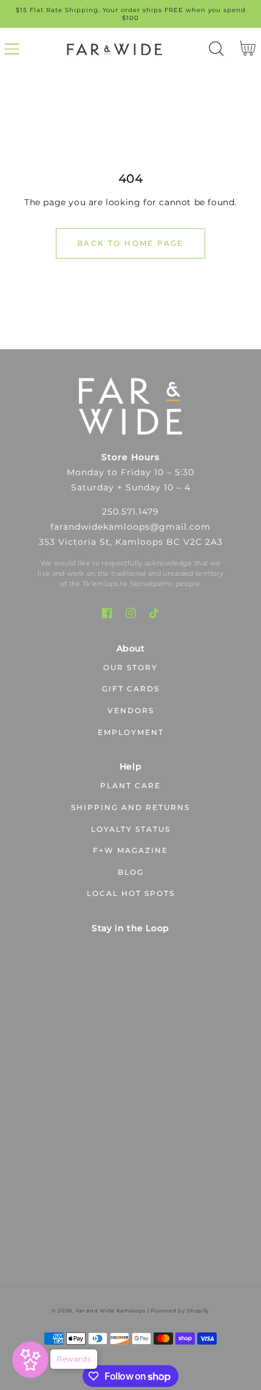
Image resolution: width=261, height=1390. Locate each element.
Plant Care (130, 785)
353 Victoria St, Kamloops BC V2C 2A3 (131, 541)
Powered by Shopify (180, 1311)
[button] (12, 49)
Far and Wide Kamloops (111, 1311)
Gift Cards (131, 688)
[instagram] (131, 613)
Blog (131, 872)
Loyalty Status (131, 829)
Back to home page (130, 243)
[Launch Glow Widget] (30, 1360)
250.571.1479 (130, 511)
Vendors (130, 710)
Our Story (130, 667)
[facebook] (107, 613)
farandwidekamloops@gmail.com (130, 526)
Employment (131, 732)
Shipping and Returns (130, 807)
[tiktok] (154, 613)
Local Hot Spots (131, 893)
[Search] (216, 48)
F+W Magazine (130, 850)
